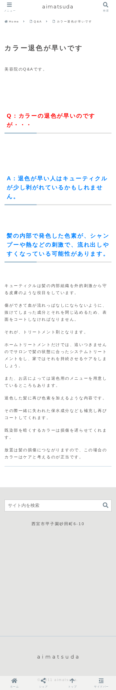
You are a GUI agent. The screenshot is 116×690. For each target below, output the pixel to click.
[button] (106, 505)
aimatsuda (57, 7)
